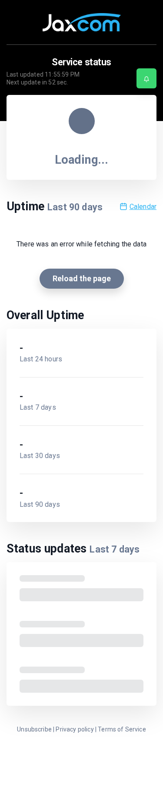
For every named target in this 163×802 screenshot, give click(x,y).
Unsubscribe (34, 729)
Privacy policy (74, 729)
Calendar (143, 206)
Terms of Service (122, 729)
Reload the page (82, 278)
